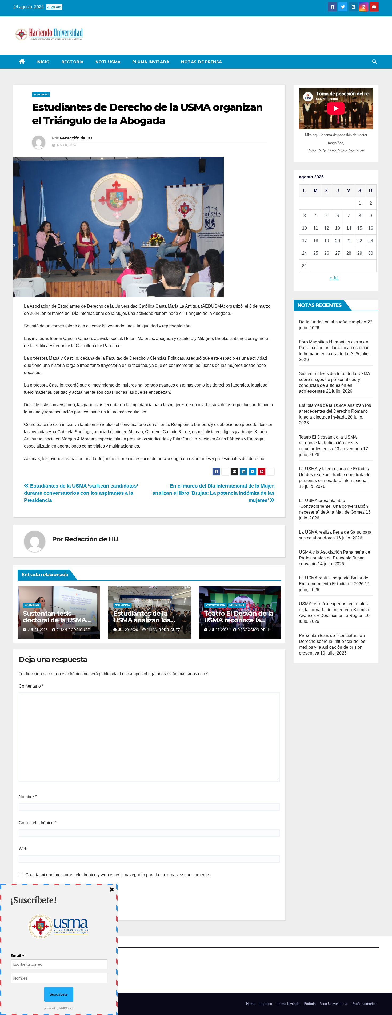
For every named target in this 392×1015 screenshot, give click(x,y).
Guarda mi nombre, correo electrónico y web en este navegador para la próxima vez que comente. (117, 874)
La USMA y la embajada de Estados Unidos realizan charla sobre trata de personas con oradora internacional (334, 474)
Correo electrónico (37, 823)
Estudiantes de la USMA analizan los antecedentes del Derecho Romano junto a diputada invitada (335, 411)
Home (250, 1004)
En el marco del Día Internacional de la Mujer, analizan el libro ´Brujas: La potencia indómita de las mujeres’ (214, 493)
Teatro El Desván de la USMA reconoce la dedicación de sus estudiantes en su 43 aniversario (330, 443)
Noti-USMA (108, 61)
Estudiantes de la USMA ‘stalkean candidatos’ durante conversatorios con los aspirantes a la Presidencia (81, 493)
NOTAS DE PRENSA (201, 61)
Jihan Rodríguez (73, 630)
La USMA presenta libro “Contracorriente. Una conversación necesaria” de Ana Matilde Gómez (333, 506)
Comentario (31, 686)
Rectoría (73, 61)
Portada (310, 1004)
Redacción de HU (76, 138)
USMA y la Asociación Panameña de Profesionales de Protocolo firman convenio (334, 558)
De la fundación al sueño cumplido (332, 322)
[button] (374, 61)
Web (23, 848)
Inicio (43, 61)
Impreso (265, 1004)
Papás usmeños (364, 1004)
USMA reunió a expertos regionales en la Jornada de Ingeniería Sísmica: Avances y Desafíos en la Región (334, 610)
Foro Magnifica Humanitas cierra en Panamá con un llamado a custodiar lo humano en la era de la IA (334, 348)
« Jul (333, 278)
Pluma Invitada (150, 61)
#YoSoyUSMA (215, 605)
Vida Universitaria (333, 1004)
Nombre (28, 796)
